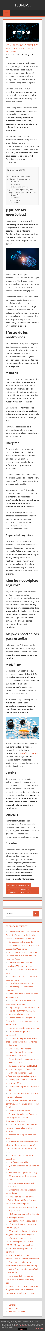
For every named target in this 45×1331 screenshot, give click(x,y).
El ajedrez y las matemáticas (19, 885)
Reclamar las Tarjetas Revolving (23, 1172)
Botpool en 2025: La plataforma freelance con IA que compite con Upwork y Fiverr (21, 956)
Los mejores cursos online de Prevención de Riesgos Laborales (19, 890)
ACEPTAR (22, 1329)
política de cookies (21, 1325)
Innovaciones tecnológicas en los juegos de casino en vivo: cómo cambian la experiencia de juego (22, 1289)
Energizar (16, 184)
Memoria (16, 182)
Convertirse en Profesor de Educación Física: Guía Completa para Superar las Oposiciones (22, 945)
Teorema (22, 5)
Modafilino (17, 195)
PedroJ (26, 54)
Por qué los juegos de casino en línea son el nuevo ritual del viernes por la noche (21, 1042)
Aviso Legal (13, 1308)
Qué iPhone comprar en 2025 (22, 983)
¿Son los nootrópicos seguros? (21, 189)
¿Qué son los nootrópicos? (19, 176)
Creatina (16, 202)
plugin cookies (39, 1328)
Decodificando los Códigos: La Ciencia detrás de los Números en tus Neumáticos (22, 1021)
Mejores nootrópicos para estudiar (22, 192)
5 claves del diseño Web (19, 1014)
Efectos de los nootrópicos (19, 179)
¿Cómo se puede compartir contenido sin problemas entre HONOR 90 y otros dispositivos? (20, 1241)
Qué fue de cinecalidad (19, 1162)
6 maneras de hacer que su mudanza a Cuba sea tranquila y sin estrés (21, 1279)
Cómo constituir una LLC (19, 1110)
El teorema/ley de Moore (20, 1048)
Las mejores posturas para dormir (24, 1028)
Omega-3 (16, 200)
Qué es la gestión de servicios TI (23, 1220)
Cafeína (16, 197)
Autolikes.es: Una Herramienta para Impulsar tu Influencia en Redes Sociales (22, 1104)
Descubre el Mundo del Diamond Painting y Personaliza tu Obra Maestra (22, 1128)
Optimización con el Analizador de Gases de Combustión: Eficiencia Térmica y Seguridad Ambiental (22, 935)
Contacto (13, 1304)
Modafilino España (28, 753)
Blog (7, 57)
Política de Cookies (17, 1311)
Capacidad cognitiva (20, 187)
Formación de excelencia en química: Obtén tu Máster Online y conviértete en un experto (21, 1200)
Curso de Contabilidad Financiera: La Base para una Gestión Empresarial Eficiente (22, 1117)
